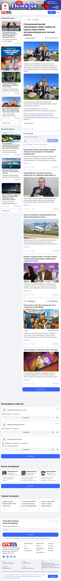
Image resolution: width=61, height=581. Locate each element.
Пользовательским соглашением (11, 577)
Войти (51, 12)
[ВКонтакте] (14, 556)
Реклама (50, 548)
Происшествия (40, 552)
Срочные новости (30, 38)
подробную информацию (36, 114)
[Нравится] (24, 128)
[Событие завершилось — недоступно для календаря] (53, 418)
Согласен (52, 576)
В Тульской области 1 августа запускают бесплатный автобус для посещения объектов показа (29, 505)
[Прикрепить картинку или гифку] (25, 141)
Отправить (30, 534)
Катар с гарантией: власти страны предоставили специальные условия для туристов (48, 506)
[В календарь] (53, 432)
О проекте (51, 543)
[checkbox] (3, 538)
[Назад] (54, 466)
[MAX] (7, 556)
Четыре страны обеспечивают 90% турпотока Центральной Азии (9, 504)
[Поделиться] (32, 128)
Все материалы (28, 543)
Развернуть (27, 163)
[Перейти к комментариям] (29, 128)
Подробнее (26, 417)
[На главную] (6, 12)
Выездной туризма (7, 129)
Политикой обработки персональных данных (28, 576)
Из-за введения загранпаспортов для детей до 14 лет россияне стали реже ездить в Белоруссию (11, 146)
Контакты (50, 546)
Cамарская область (53, 330)
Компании (50, 550)
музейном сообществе (51, 117)
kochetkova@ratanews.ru (8, 563)
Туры (26, 330)
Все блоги (30, 486)
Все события (30, 456)
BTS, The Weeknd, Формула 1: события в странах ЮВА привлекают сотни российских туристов (11, 197)
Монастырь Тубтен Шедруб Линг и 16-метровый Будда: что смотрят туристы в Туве (11, 110)
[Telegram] (10, 556)
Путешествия (40, 543)
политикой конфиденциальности (42, 538)
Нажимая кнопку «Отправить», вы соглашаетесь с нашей (19, 538)
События (38, 546)
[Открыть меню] (58, 12)
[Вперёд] (58, 466)
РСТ (25, 546)
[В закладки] (27, 128)
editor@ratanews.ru (6, 568)
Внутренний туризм (7, 18)
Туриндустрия (28, 550)
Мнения (26, 548)
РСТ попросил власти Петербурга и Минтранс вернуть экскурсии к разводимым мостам (9, 35)
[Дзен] (3, 556)
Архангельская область (51, 38)
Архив (29, 20)
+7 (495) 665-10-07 (26, 563)
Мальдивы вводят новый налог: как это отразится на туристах (10, 171)
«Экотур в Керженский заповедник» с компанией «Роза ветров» (10, 85)
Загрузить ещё (41, 389)
